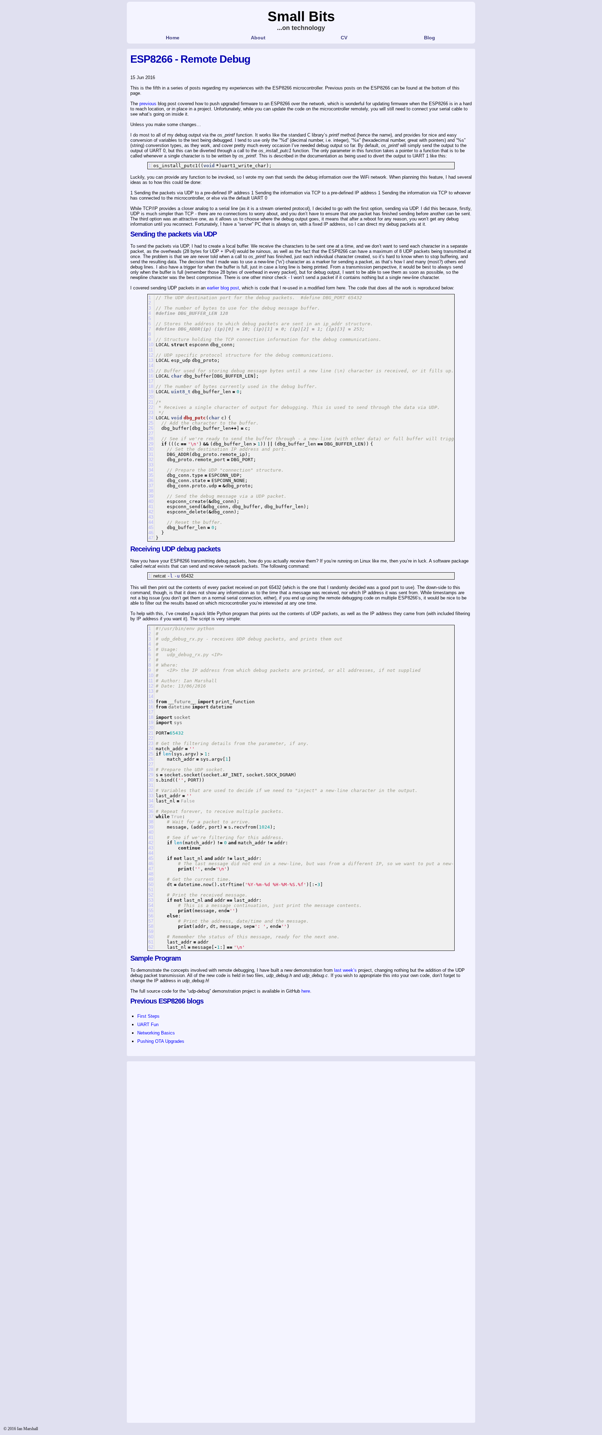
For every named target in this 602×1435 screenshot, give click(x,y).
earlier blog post (223, 287)
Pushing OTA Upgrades (160, 1041)
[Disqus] (301, 1152)
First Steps (148, 1016)
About (258, 37)
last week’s (345, 970)
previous (147, 103)
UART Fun (148, 1024)
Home (172, 37)
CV (344, 37)
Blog (429, 37)
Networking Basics (156, 1032)
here (305, 991)
